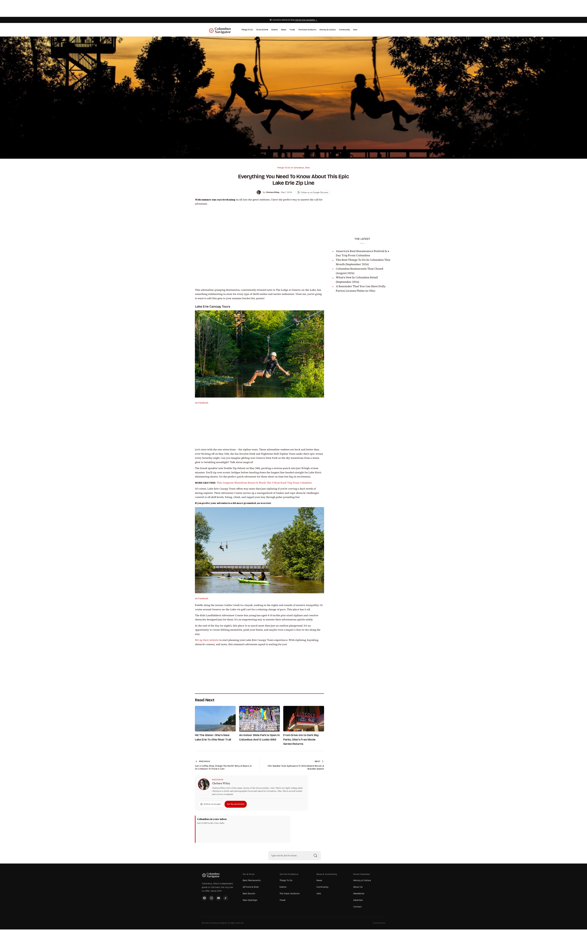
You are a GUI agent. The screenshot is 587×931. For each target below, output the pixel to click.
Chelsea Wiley (221, 783)
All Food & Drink (251, 887)
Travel (292, 29)
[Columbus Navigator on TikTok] (225, 898)
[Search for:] (295, 855)
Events (274, 29)
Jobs (355, 29)
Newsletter (358, 893)
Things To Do (247, 29)
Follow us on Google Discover (314, 192)
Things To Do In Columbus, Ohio (293, 168)
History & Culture (327, 29)
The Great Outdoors (307, 29)
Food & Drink (262, 29)
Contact (357, 906)
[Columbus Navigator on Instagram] (211, 898)
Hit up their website (207, 640)
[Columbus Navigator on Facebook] (204, 898)
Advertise (358, 900)
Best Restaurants (252, 880)
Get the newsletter (235, 804)
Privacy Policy (379, 923)
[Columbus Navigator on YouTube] (218, 898)
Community (344, 29)
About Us (358, 887)
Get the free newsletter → (306, 20)
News (283, 29)
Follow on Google (212, 804)
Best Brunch (249, 893)
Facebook (203, 403)
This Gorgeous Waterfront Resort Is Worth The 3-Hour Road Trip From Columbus (264, 482)
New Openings (250, 900)
